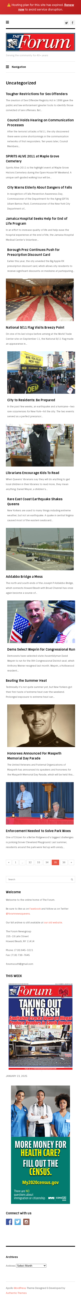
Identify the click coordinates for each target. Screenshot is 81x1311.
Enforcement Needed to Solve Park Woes (38, 831)
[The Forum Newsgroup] (40, 50)
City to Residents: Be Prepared (31, 400)
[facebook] (72, 22)
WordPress (20, 1288)
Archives (11, 1265)
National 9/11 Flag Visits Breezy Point (35, 327)
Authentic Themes (16, 1293)
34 (47, 862)
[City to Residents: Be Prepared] (41, 372)
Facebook (35, 908)
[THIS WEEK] (40, 1071)
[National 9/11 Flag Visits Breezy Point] (40, 300)
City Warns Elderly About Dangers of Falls (39, 187)
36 (63, 862)
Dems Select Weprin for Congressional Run (41, 649)
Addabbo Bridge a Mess (24, 577)
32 (30, 862)
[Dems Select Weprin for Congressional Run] (41, 621)
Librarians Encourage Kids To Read (32, 473)
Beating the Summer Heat (26, 681)
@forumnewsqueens (18, 913)
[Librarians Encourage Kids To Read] (40, 445)
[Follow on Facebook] (9, 1222)
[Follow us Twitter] (18, 1222)
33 (38, 862)
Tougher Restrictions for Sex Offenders (37, 94)
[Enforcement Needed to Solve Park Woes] (40, 803)
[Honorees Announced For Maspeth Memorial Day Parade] (41, 725)
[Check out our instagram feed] (26, 1222)
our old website (53, 922)
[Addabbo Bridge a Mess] (40, 549)
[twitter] (66, 22)
